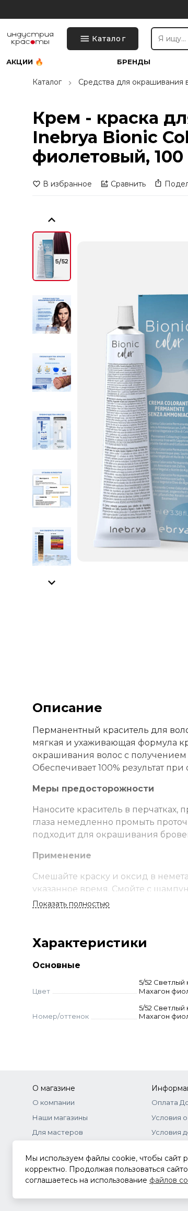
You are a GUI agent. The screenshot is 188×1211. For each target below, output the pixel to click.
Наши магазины (60, 1117)
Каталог (47, 82)
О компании (53, 1102)
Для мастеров (57, 1132)
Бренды (133, 62)
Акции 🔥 (24, 62)
